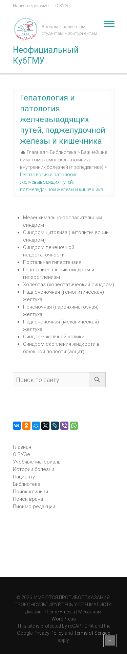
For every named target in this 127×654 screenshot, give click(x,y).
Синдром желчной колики (53, 337)
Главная (22, 447)
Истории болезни (33, 469)
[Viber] (64, 426)
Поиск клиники (30, 492)
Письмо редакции (34, 506)
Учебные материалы (37, 462)
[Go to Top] (110, 640)
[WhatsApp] (74, 426)
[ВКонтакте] (17, 426)
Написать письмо (30, 5)
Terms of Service (92, 633)
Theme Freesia (59, 611)
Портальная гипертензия (52, 262)
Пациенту (24, 477)
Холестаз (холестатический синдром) (68, 284)
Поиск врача (28, 499)
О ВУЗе (62, 5)
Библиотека (26, 484)
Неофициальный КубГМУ (46, 55)
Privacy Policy (49, 633)
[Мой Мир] (36, 426)
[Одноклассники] (26, 426)
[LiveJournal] (55, 426)
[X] (45, 426)
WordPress (63, 619)
